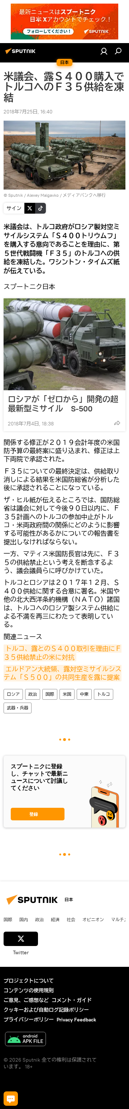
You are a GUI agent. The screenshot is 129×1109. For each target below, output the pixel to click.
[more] (117, 423)
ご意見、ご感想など (26, 1000)
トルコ (103, 694)
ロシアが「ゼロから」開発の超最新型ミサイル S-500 (63, 404)
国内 (23, 919)
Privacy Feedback (76, 1019)
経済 (55, 919)
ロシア (13, 694)
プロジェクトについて (29, 981)
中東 (84, 694)
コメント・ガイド (72, 1000)
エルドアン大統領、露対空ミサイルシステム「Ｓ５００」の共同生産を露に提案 (62, 673)
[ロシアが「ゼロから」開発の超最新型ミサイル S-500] (64, 344)
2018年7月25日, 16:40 (28, 111)
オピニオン (93, 919)
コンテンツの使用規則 (29, 990)
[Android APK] (25, 1040)
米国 (67, 694)
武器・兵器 (17, 707)
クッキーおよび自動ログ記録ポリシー (46, 1010)
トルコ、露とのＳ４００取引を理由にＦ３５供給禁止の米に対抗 (62, 652)
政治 (32, 694)
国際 (50, 694)
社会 (71, 919)
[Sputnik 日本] (21, 54)
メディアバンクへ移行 (84, 195)
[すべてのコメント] (11, 1098)
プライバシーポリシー (29, 1019)
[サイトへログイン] (104, 51)
